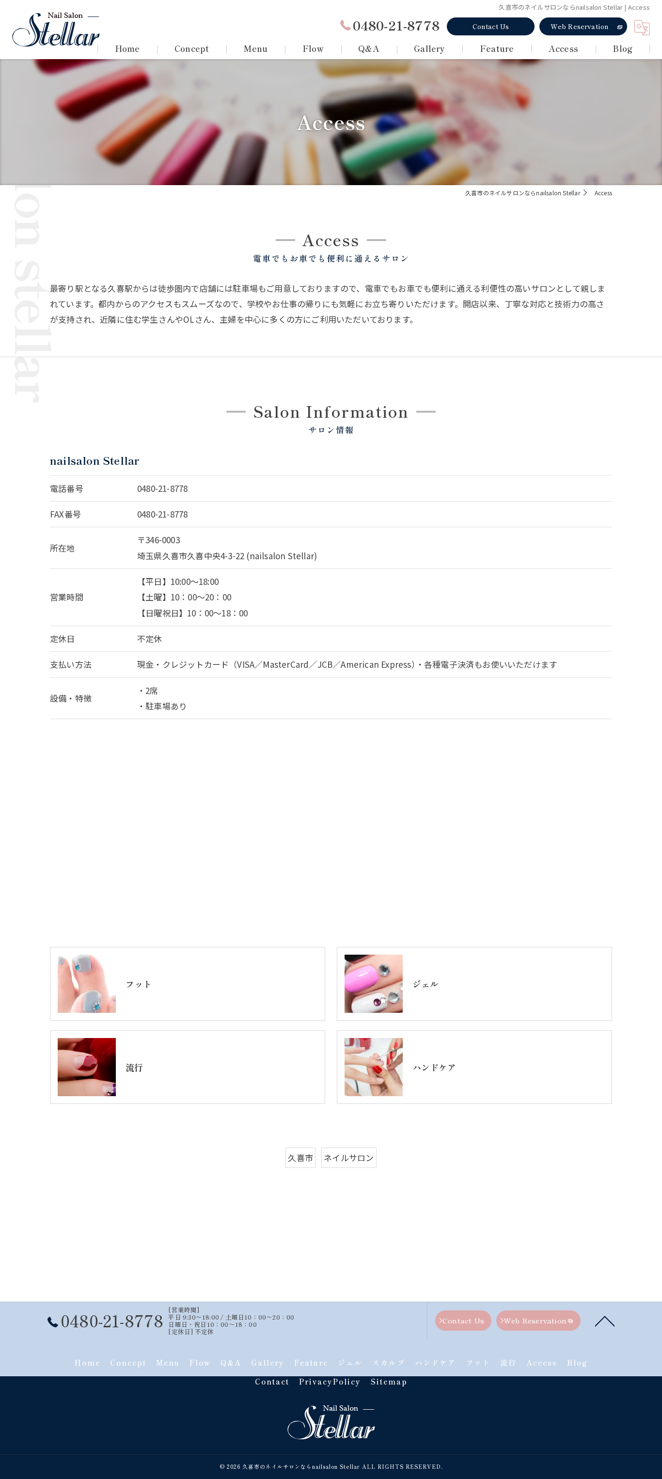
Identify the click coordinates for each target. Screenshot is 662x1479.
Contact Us (491, 26)
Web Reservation (580, 26)
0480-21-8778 (162, 488)
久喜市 (300, 1157)
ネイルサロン (349, 1157)
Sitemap (389, 1381)
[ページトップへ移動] (605, 1320)
